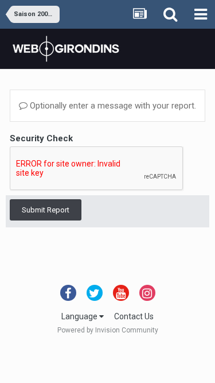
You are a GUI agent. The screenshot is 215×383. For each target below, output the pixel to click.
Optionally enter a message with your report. (112, 105)
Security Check (41, 138)
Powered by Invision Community (107, 330)
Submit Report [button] (45, 210)
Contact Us (134, 316)
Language (80, 316)
